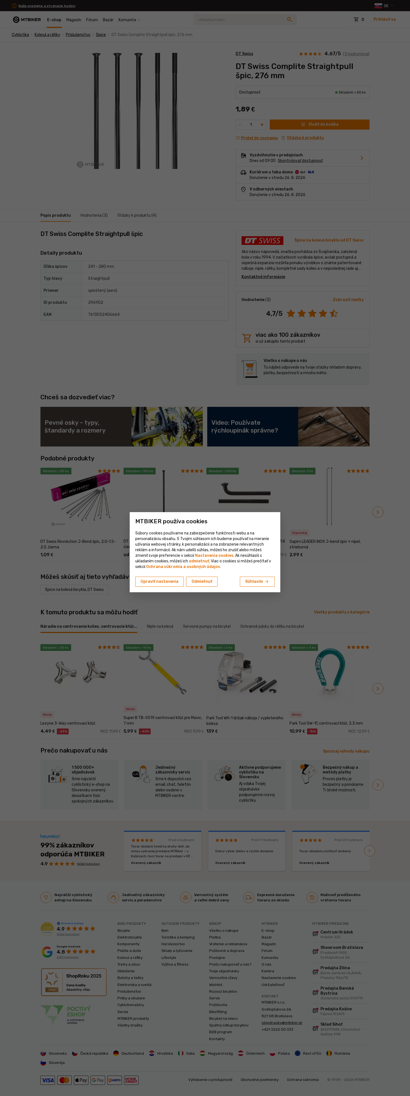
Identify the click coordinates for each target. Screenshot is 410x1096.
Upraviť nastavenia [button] (160, 581)
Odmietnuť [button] (202, 581)
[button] (199, 561)
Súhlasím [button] (257, 582)
